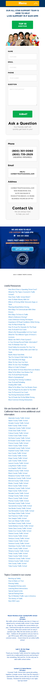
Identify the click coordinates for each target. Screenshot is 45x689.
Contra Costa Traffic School (17, 435)
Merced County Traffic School (18, 481)
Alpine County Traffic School (18, 420)
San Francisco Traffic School (18, 516)
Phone (11, 73)
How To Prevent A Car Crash (18, 392)
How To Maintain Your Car (17, 344)
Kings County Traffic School (17, 458)
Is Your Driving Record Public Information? (22, 342)
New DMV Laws (14, 601)
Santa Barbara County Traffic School (20, 526)
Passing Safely (13, 583)
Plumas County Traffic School (18, 501)
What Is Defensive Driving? (17, 317)
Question (12, 84)
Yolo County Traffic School (17, 563)
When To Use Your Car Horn (18, 362)
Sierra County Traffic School (18, 536)
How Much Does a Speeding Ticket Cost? (22, 289)
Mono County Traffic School (17, 486)
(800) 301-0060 (22, 150)
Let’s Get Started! (22, 249)
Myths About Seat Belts (16, 355)
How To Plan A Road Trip (16, 324)
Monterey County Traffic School (19, 488)
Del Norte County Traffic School (19, 438)
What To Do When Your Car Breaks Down (22, 387)
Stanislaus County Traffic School (19, 546)
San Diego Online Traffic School (19, 513)
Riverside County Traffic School (19, 503)
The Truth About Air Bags (16, 360)
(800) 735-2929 (22, 154)
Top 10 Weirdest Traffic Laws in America (22, 596)
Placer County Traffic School (18, 498)
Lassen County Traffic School (18, 463)
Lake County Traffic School (17, 461)
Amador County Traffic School (18, 423)
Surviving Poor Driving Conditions (19, 380)
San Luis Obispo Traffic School (18, 521)
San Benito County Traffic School (19, 508)
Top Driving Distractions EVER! (19, 395)
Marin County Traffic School (17, 473)
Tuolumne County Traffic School (19, 558)
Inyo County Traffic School (17, 453)
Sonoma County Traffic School (18, 543)
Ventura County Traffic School (18, 561)
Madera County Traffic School (18, 471)
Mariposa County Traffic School (19, 476)
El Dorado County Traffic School (19, 441)
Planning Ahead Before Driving (18, 307)
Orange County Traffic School (18, 496)
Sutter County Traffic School (18, 548)
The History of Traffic (15, 598)
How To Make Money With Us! (18, 299)
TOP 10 (22, 25)
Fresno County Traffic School (18, 443)
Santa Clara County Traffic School (20, 528)
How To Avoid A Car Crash (17, 329)
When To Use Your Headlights (18, 365)
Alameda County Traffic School (19, 418)
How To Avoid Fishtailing (16, 382)
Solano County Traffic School (18, 541)
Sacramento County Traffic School (20, 506)
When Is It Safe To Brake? (17, 367)
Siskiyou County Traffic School (18, 538)
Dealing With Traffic (15, 385)
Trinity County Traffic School (18, 553)
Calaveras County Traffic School (19, 428)
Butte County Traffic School (17, 425)
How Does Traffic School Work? (19, 297)
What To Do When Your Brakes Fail (20, 372)
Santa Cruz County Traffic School (19, 531)
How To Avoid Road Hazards (18, 375)
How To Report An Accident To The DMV (22, 390)
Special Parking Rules (15, 593)
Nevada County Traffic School (18, 493)
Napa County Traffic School (17, 491)
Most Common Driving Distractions (20, 400)
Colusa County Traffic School (18, 433)
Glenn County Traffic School (18, 446)
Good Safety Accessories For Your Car (21, 347)
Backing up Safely (14, 578)
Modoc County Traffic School (18, 483)
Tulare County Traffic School (18, 556)
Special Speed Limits (15, 591)
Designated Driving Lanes (17, 586)
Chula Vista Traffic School (17, 430)
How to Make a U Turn (16, 581)
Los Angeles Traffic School (17, 468)
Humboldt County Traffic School (19, 448)
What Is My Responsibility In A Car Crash (22, 332)
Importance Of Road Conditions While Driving (23, 322)
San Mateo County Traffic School (19, 523)
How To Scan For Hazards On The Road (22, 327)
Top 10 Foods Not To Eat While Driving (21, 397)
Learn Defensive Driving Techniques (20, 319)
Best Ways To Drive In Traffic (18, 314)
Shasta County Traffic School (18, 533)
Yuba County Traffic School (17, 566)
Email (10, 62)
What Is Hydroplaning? (16, 377)
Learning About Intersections (18, 588)
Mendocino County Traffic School (19, 478)
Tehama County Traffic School (18, 551)
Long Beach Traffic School (17, 466)
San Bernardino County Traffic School (21, 511)
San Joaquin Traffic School (17, 518)
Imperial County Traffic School (18, 451)
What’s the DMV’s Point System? (19, 339)
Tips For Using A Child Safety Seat (20, 357)
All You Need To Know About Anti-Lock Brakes (24, 370)
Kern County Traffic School (17, 456)
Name (10, 51)
